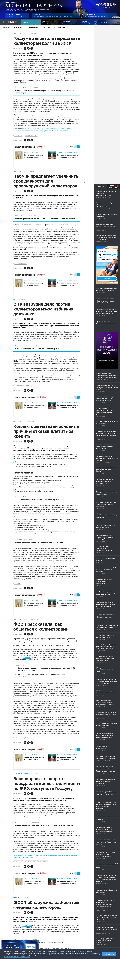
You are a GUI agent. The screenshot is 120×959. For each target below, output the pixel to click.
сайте (19, 111)
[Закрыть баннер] (37, 941)
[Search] (91, 27)
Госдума (19, 135)
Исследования (59, 27)
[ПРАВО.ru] (10, 22)
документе (27, 657)
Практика (18, 539)
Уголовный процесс (23, 385)
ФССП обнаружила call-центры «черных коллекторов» (42, 675)
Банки (18, 583)
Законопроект (31, 135)
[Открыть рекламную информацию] (116, 282)
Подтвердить (109, 954)
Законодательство (22, 87)
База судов (46, 27)
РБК (76, 458)
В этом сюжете (20, 665)
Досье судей (33, 27)
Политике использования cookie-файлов (17, 956)
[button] (25, 48)
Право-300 (6, 27)
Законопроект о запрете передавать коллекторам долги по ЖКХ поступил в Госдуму (46, 669)
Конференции (19, 27)
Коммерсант (27, 925)
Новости (19, 737)
